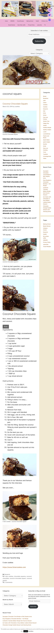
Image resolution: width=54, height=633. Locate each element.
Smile (44, 146)
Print (6, 327)
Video (44, 158)
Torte (44, 152)
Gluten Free (46, 121)
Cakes (44, 102)
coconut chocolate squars (18, 578)
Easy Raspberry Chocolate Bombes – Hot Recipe (15, 618)
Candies (45, 104)
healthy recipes (47, 129)
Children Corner (45, 21)
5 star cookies (8, 576)
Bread (44, 96)
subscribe (39, 25)
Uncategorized (47, 156)
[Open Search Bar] (45, 25)
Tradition (45, 154)
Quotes (45, 144)
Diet (44, 111)
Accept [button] (25, 631)
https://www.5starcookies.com (14, 567)
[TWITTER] (49, 15)
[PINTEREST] (49, 20)
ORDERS (12, 21)
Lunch (44, 131)
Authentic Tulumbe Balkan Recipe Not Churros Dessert (47, 191)
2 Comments (8, 582)
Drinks (44, 115)
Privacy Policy (31, 25)
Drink (44, 113)
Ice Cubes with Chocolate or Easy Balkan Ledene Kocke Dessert (47, 200)
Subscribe (39, 41)
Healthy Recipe (47, 127)
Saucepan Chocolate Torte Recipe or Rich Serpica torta (47, 174)
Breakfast (45, 98)
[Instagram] (49, 10)
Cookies (45, 107)
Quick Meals (46, 140)
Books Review (11, 25)
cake (44, 100)
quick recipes (46, 142)
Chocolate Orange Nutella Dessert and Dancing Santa (17, 625)
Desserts (7, 574)
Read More (30, 631)
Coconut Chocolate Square (15, 104)
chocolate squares (20, 576)
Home (6, 21)
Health (37, 21)
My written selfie (21, 25)
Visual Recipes (20, 21)
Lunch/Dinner (46, 134)
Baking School (30, 21)
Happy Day (46, 123)
